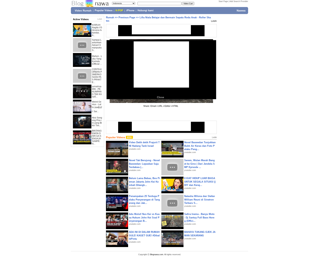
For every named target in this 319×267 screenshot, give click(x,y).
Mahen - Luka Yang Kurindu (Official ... (97, 60)
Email (153, 106)
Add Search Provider (238, 1)
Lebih (99, 19)
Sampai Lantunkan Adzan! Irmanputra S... (97, 45)
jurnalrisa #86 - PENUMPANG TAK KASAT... (97, 91)
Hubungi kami (146, 10)
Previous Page (127, 17)
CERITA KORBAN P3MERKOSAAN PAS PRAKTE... (97, 76)
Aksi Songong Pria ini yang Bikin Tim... (97, 121)
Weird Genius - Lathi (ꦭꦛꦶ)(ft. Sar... (97, 107)
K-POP (119, 10)
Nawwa (241, 10)
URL (160, 106)
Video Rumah (83, 10)
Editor (167, 106)
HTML (175, 106)
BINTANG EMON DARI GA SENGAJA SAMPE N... (97, 137)
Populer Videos (103, 10)
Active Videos (81, 19)
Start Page (223, 1)
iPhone (130, 10)
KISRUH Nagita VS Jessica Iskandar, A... (97, 30)
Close (160, 97)
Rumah (110, 17)
